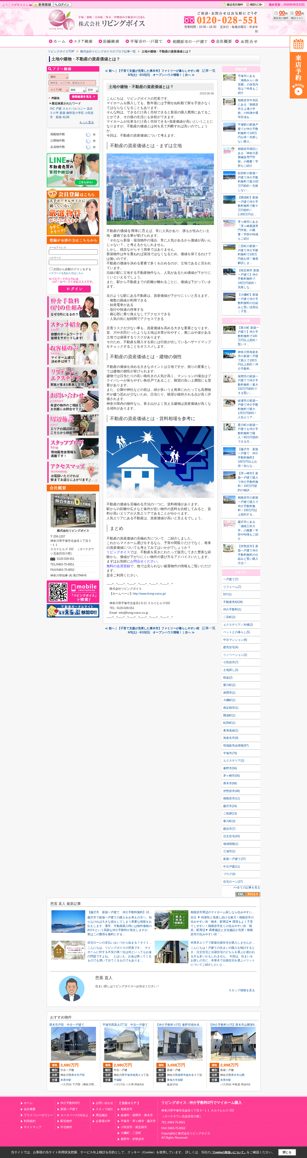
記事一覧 (209, 70)
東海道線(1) (230, 730)
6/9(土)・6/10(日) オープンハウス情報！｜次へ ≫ (161, 74)
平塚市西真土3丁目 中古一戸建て (125, 1024)
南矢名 (190, 1075)
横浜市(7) (229, 828)
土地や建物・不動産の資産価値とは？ (141, 87)
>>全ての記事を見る (246, 887)
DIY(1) (227, 594)
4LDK (66, 117)
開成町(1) (229, 715)
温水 (90, 108)
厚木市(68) (230, 783)
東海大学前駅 (175, 1080)
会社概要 (30, 1109)
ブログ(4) (229, 874)
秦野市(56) (230, 768)
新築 (62, 113)
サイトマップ (32, 1127)
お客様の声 (103, 1121)
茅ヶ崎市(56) (231, 775)
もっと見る (86, 122)
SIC (52, 108)
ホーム (28, 1103)
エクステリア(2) (233, 760)
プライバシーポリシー (38, 1115)
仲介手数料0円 (70, 1103)
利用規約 (30, 1121)
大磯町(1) (229, 700)
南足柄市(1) (230, 707)
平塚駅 (118, 1080)
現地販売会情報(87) (236, 745)
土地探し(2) (230, 670)
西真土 (137, 1075)
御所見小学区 (75, 113)
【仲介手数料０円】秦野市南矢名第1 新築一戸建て (190, 1024)
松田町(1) (229, 722)
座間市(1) (229, 692)
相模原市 (126, 1109)
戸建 (59, 108)
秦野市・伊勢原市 (132, 1139)
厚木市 (75, 1075)
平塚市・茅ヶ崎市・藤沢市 (138, 1121)
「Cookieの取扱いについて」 (229, 1152)
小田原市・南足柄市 (134, 1127)
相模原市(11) (231, 798)
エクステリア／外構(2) (238, 624)
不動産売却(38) (233, 602)
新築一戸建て (69, 1109)
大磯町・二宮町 (131, 1133)
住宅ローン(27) (233, 881)
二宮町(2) (229, 617)
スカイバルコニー (74, 108)
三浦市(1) (229, 851)
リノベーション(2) (235, 655)
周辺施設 (101, 1115)
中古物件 (66, 1127)
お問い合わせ (104, 1103)
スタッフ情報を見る (242, 990)
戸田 (82, 1075)
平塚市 (129, 1075)
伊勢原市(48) (231, 791)
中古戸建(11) (231, 866)
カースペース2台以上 (74, 1115)
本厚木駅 (65, 1080)
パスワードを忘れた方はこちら (66, 273)
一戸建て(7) (230, 579)
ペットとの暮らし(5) (236, 632)
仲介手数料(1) (232, 609)
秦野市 (182, 1075)
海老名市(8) (230, 738)
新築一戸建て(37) (234, 859)
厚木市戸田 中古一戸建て (66, 1024)
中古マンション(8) (235, 639)
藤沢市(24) (230, 806)
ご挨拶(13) (230, 813)
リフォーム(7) (232, 587)
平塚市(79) (230, 753)
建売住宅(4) (230, 647)
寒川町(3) (229, 821)
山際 (242, 1075)
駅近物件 (66, 1121)
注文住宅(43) (231, 836)
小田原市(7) (230, 662)
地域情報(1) (230, 843)
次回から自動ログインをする (72, 269)
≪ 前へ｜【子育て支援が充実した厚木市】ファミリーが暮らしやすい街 (152, 70)
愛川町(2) (229, 685)
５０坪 (54, 113)
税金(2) (227, 677)
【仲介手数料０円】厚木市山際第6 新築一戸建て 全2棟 (247, 1024)
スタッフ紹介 (104, 1109)
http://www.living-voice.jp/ (149, 593)
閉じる (287, 1152)
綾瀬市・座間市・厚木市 (137, 1115)
